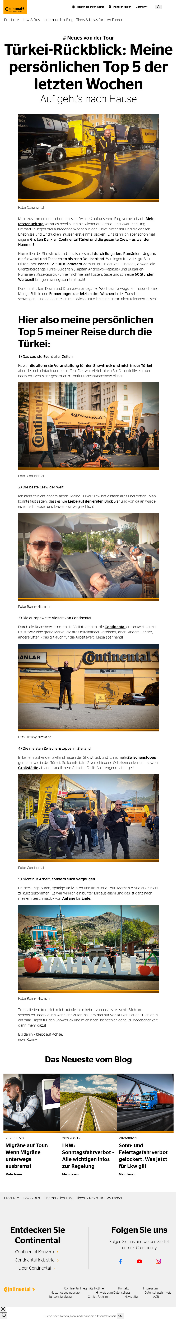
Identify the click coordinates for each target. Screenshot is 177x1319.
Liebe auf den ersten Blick (90, 501)
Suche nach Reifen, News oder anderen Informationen (80, 1316)
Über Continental (34, 1268)
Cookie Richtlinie (99, 1296)
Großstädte (28, 768)
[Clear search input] (120, 1316)
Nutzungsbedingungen (66, 1292)
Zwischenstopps (141, 757)
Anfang (68, 898)
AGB (156, 1296)
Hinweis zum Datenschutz (113, 1292)
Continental (115, 627)
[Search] (3, 1315)
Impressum (150, 1288)
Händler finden (122, 7)
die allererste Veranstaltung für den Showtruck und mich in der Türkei (91, 366)
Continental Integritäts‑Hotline (84, 1288)
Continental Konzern (34, 1252)
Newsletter (132, 1296)
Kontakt (123, 1288)
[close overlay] (3, 1309)
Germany (141, 7)
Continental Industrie (34, 1260)
